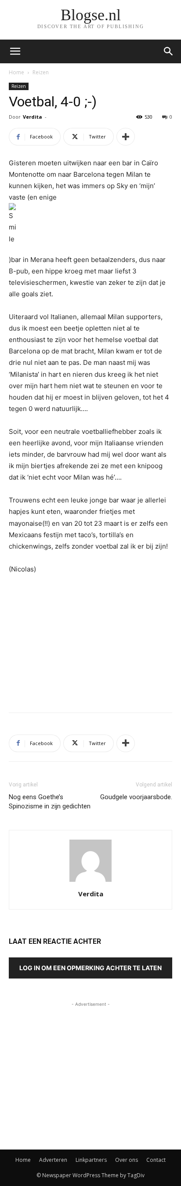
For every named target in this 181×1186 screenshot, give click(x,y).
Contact (156, 1160)
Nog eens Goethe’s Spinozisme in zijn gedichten (49, 801)
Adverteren (53, 1160)
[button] (168, 51)
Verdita (32, 116)
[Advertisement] (90, 641)
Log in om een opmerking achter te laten (90, 967)
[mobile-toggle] (15, 51)
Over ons (126, 1160)
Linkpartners (91, 1160)
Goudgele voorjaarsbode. (136, 797)
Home (16, 72)
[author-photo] (90, 881)
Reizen (41, 72)
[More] (125, 137)
